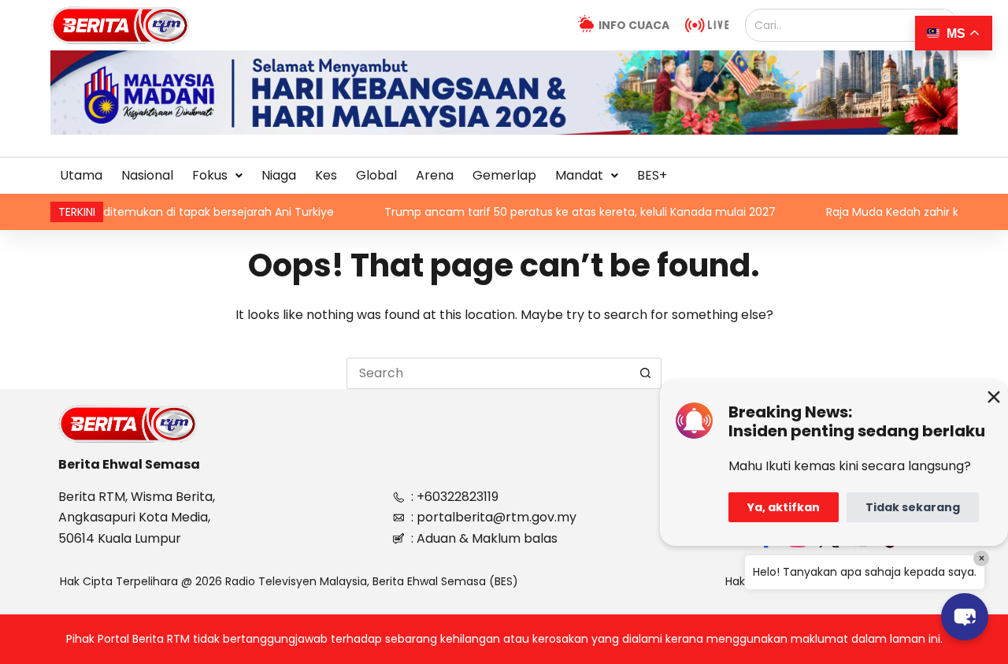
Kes (326, 175)
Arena (435, 175)
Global (376, 175)
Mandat (579, 175)
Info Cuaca (633, 25)
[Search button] (646, 373)
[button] (217, 176)
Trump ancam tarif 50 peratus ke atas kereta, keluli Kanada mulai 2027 (551, 212)
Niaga (278, 175)
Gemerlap (504, 175)
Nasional (147, 175)
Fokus (210, 175)
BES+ (652, 175)
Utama (81, 175)
